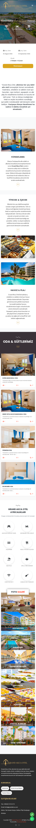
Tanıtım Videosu (6, 793)
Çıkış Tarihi (23, 50)
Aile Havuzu (18, 628)
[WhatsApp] (32, 819)
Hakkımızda (5, 788)
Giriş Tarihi (8, 50)
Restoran (18, 685)
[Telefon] (32, 814)
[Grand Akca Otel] (14, 5)
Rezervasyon (18, 66)
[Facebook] (16, 825)
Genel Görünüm (18, 743)
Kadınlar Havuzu (18, 666)
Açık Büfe (18, 704)
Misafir (12, 58)
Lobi (18, 609)
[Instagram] (19, 825)
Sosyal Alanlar (18, 723)
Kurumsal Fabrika (21, 822)
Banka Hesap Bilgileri (16, 788)
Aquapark (18, 647)
